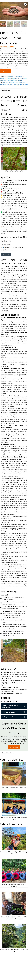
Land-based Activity (12, 80)
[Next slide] (26, 158)
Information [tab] (5, 90)
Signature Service (23, 84)
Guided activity (3, 80)
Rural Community (14, 84)
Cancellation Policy (8, 753)
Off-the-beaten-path (20, 82)
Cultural (9, 78)
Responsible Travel (4, 84)
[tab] (2, 170)
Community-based (10, 76)
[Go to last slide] (2, 158)
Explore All (5, 254)
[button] (25, 4)
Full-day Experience (22, 78)
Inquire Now (5, 71)
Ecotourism (11, 82)
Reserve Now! (14, 747)
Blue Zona (5, 82)
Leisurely (20, 80)
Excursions (14, 78)
